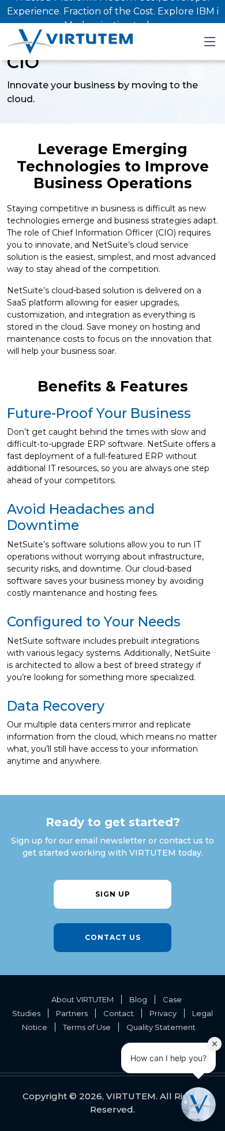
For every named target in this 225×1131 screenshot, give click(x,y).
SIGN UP (112, 894)
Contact (118, 1013)
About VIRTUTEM (82, 999)
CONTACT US (113, 937)
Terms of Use (87, 1027)
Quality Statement (161, 1027)
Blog (138, 999)
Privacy (163, 1013)
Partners (72, 1013)
